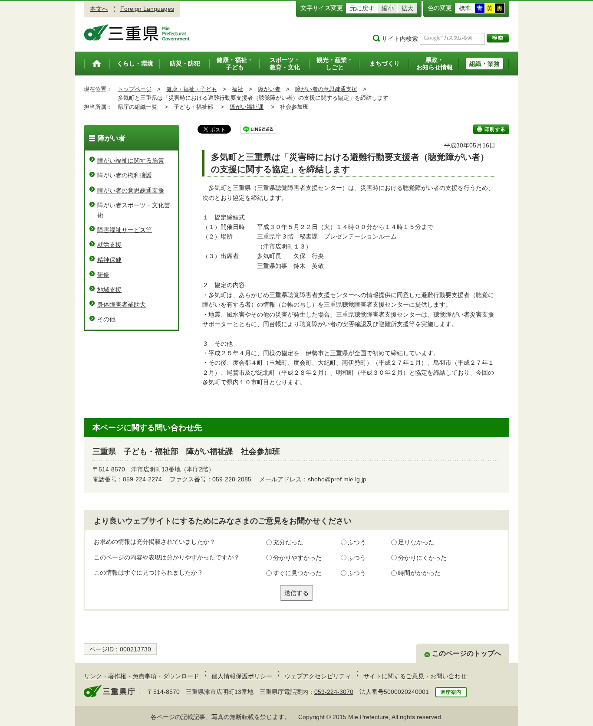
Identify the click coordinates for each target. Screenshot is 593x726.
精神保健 (109, 259)
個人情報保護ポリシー (241, 676)
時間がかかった (419, 572)
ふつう (357, 542)
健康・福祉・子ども (191, 89)
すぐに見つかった (297, 572)
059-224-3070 (333, 691)
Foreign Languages (147, 8)
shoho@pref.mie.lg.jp (337, 479)
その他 (106, 319)
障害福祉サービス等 (124, 229)
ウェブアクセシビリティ (317, 676)
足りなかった (416, 542)
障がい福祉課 (247, 107)
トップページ (135, 89)
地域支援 (109, 289)
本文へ (99, 8)
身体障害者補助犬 (121, 304)
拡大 (407, 8)
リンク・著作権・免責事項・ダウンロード (141, 676)
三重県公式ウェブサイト (137, 32)
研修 (103, 274)
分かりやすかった (297, 557)
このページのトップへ (466, 653)
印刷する (491, 129)
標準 (465, 8)
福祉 (237, 89)
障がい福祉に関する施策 (130, 160)
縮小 (388, 8)
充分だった (288, 542)
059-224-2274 (142, 479)
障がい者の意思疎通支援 (326, 89)
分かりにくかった (422, 557)
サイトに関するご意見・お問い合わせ (415, 676)
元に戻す (362, 8)
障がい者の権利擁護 (124, 175)
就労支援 (109, 244)
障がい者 (269, 89)
